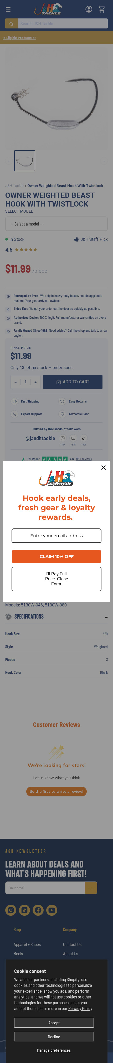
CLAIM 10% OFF (57, 556)
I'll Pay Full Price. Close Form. (56, 579)
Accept (54, 1022)
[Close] (103, 467)
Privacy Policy (80, 1008)
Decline (54, 1036)
